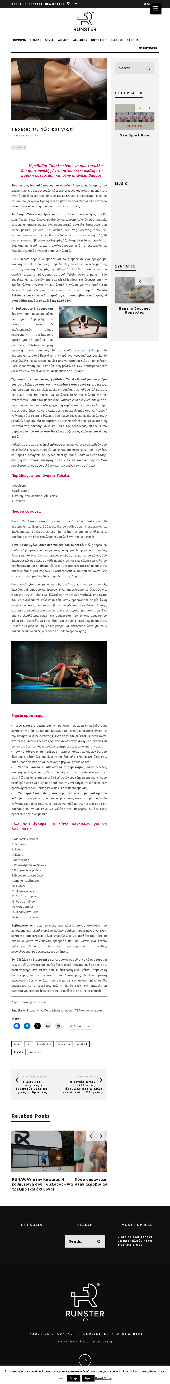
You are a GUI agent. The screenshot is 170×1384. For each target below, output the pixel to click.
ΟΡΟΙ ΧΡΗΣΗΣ (130, 1334)
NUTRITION (99, 39)
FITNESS (35, 39)
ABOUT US (18, 4)
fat (29, 1044)
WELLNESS (80, 39)
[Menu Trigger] (156, 8)
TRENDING (149, 48)
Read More (103, 1378)
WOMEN (63, 39)
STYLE (49, 39)
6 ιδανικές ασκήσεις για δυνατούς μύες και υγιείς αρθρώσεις (32, 1087)
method (82, 1044)
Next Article (86, 1077)
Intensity (64, 1044)
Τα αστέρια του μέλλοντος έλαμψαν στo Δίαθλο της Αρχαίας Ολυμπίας (83, 1087)
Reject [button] (88, 1378)
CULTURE (116, 39)
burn (17, 1044)
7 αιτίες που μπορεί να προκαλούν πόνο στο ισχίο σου (135, 1240)
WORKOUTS (19, 147)
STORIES (133, 39)
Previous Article (35, 1077)
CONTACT (36, 4)
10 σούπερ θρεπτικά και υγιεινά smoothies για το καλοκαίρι (135, 314)
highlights (44, 1044)
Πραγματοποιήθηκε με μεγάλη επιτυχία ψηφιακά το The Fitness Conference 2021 (134, 143)
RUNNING (19, 39)
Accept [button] (73, 1378)
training (35, 1052)
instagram (71, 4)
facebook (79, 4)
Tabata (18, 1052)
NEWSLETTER (54, 4)
